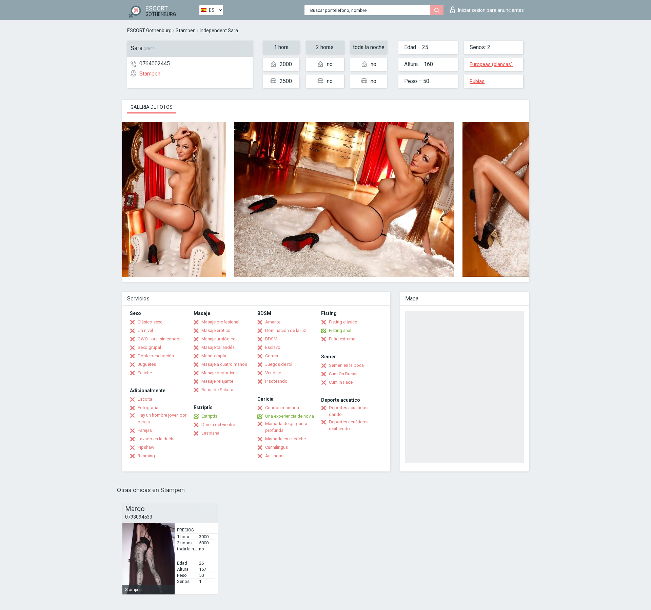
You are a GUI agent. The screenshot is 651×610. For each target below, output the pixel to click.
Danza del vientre (218, 424)
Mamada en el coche (285, 438)
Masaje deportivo (218, 372)
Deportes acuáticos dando (348, 411)
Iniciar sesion (491, 10)
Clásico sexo (150, 321)
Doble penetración (156, 355)
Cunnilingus (276, 447)
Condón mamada (282, 407)
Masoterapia (213, 355)
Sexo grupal (149, 347)
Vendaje (273, 372)
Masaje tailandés (218, 347)
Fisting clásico (343, 321)
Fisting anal (340, 330)
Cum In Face (341, 382)
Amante (272, 321)
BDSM (271, 338)
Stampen (186, 30)
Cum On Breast (343, 373)
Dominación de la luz (285, 330)
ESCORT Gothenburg (149, 30)
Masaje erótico (216, 330)
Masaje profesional (220, 321)
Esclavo (272, 347)
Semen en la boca (346, 365)
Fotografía (148, 407)
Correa (271, 355)
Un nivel (145, 330)
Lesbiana (210, 433)
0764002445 (154, 63)
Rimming (146, 455)
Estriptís (209, 416)
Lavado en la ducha (157, 438)
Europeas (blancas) (491, 64)
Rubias (477, 81)
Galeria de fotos (152, 107)
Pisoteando (276, 381)
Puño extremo (342, 338)
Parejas (145, 430)
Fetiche (145, 372)
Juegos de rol (278, 364)
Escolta (145, 399)
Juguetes (147, 364)
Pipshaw (146, 447)
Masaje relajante (217, 381)
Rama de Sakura (217, 389)
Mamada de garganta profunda (286, 427)
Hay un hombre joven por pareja (162, 418)
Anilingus (274, 455)
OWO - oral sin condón (160, 338)
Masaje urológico (218, 338)
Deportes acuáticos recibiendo (348, 425)
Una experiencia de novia (289, 416)
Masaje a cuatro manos (224, 364)
